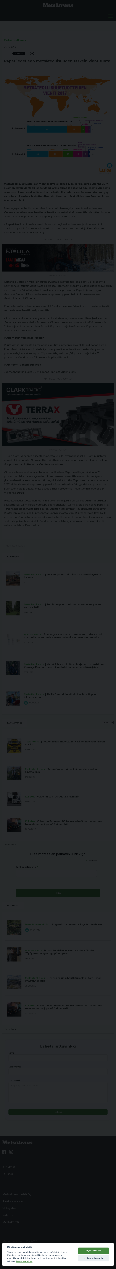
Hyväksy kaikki (93, 1250)
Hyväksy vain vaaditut (93, 1258)
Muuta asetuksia (24, 1261)
